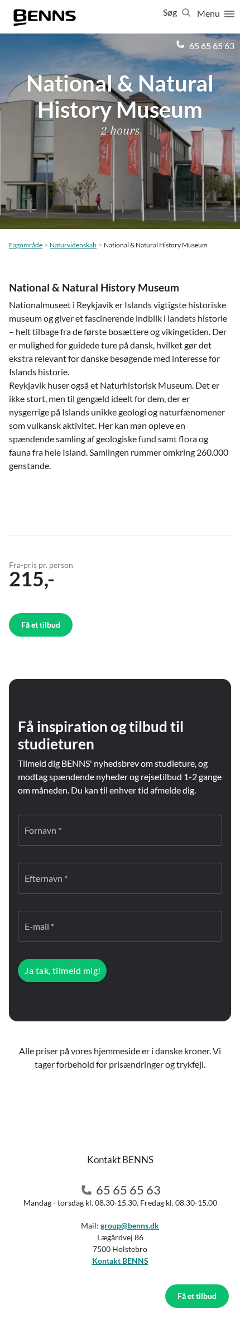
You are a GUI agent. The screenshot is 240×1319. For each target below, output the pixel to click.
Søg (171, 12)
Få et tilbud (197, 1296)
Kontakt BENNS (120, 1260)
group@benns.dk (129, 1225)
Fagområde (25, 245)
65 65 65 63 (211, 45)
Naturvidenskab (73, 245)
